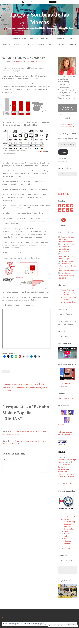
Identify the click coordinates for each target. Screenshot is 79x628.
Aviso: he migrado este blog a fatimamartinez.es (66, 239)
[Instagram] (66, 194)
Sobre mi (72, 44)
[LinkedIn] (63, 194)
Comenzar (53, 1)
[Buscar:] (67, 174)
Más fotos (61, 425)
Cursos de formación (39, 38)
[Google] (68, 194)
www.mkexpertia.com (69, 302)
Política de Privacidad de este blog (38, 44)
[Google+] (67, 210)
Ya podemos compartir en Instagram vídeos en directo (24, 384)
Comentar (45, 471)
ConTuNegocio (66, 299)
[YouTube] (63, 210)
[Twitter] (63, 206)
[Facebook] (61, 194)
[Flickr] (71, 210)
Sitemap (61, 44)
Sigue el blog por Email (67, 134)
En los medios (58, 38)
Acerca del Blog (19, 38)
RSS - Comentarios (67, 126)
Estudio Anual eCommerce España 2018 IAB (66, 275)
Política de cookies (11, 44)
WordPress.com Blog (68, 297)
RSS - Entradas (66, 124)
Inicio (6, 38)
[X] (59, 194)
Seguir (63, 152)
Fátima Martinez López (66, 484)
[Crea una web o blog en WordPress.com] (2, 617)
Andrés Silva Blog (67, 290)
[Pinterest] (71, 206)
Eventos (71, 38)
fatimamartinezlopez (37, 61)
